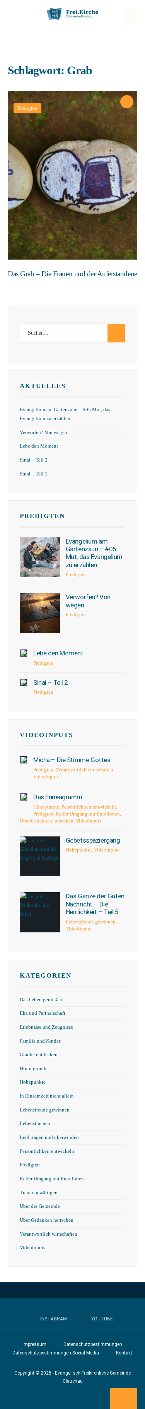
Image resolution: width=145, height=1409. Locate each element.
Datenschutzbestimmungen (92, 1344)
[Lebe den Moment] (23, 653)
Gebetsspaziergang (93, 840)
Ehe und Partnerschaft (42, 1013)
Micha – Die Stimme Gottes (71, 760)
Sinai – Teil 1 (34, 474)
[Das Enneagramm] (23, 797)
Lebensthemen (35, 1123)
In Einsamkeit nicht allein (47, 1096)
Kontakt (124, 1353)
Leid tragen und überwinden (49, 1137)
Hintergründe (34, 1068)
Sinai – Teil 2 (34, 460)
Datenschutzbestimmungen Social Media (55, 1353)
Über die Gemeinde (40, 1206)
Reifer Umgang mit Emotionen (88, 814)
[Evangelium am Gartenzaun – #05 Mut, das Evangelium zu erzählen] (40, 557)
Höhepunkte (46, 807)
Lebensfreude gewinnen (91, 922)
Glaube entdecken (39, 1054)
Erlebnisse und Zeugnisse (46, 1027)
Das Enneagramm (57, 797)
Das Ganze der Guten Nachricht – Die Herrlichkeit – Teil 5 (95, 904)
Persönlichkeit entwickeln (88, 807)
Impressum (34, 1344)
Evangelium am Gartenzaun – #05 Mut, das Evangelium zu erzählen (94, 553)
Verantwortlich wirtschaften (84, 770)
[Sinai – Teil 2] (23, 682)
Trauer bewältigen (39, 1192)
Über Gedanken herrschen (46, 821)
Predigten (27, 108)
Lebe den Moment (39, 446)
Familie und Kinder (40, 1041)
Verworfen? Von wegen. (44, 432)
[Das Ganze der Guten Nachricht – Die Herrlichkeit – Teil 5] (40, 912)
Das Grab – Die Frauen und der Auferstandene (72, 274)
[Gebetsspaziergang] (40, 856)
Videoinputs (46, 735)
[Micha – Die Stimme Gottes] (23, 760)
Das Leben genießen (41, 999)
